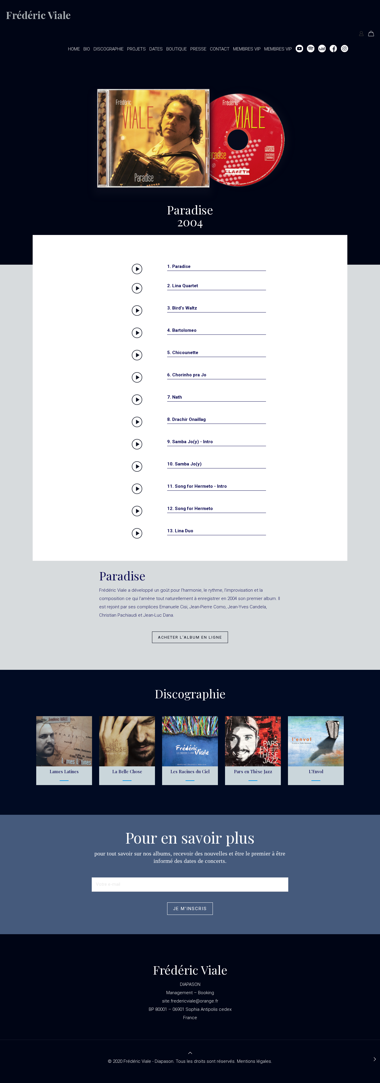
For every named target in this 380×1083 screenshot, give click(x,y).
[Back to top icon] (190, 1053)
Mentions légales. (254, 1061)
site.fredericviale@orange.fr (190, 1001)
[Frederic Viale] (43, 16)
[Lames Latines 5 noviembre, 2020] (375, 1059)
